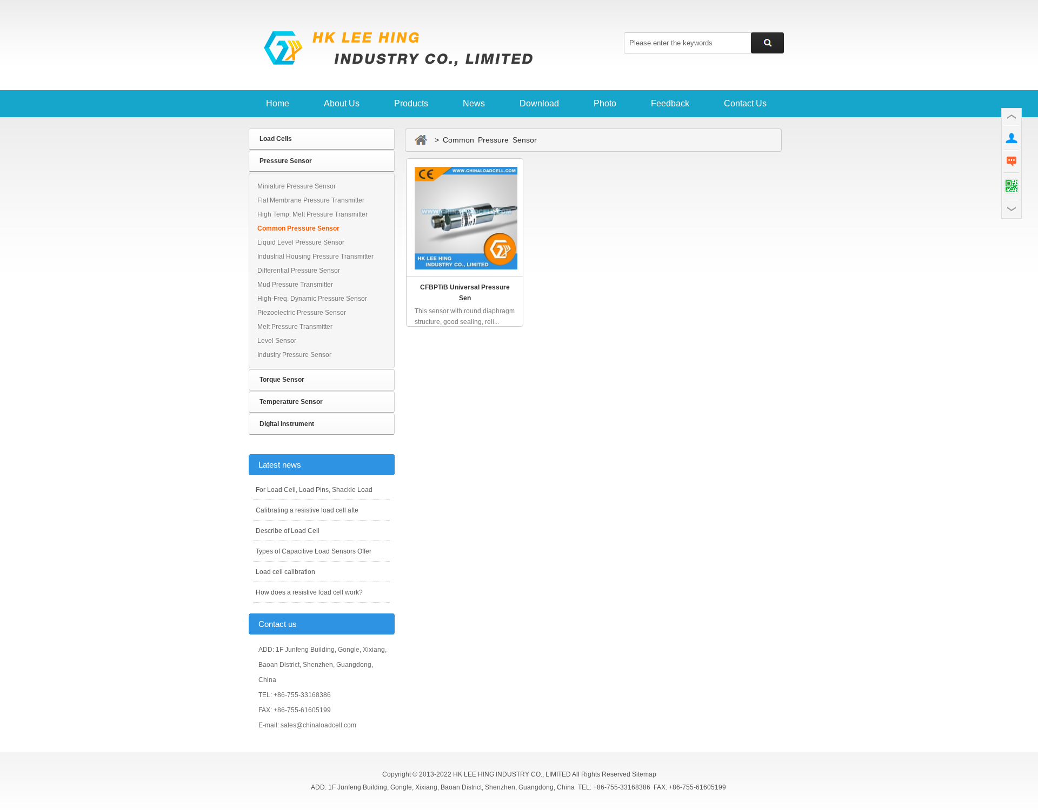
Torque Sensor (282, 379)
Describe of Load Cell (288, 531)
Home (277, 103)
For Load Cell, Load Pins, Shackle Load (314, 490)
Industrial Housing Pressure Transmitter (315, 256)
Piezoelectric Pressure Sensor (301, 312)
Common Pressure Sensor (298, 228)
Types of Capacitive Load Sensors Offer (313, 551)
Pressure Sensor (286, 161)
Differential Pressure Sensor (298, 270)
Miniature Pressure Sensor (296, 186)
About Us (342, 103)
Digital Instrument (287, 424)
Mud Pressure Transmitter (295, 284)
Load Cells (276, 139)
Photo (605, 103)
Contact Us (745, 103)
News (474, 103)
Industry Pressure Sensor (294, 355)
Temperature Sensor (291, 402)
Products (411, 103)
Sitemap (644, 774)
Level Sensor (276, 341)
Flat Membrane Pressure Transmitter (310, 200)
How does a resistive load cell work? (309, 592)
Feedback (670, 103)
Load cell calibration (285, 572)
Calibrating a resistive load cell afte (307, 510)
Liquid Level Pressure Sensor (300, 242)
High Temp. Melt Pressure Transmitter (312, 214)
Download (539, 103)
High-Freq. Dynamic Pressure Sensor (312, 298)
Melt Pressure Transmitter (294, 326)
